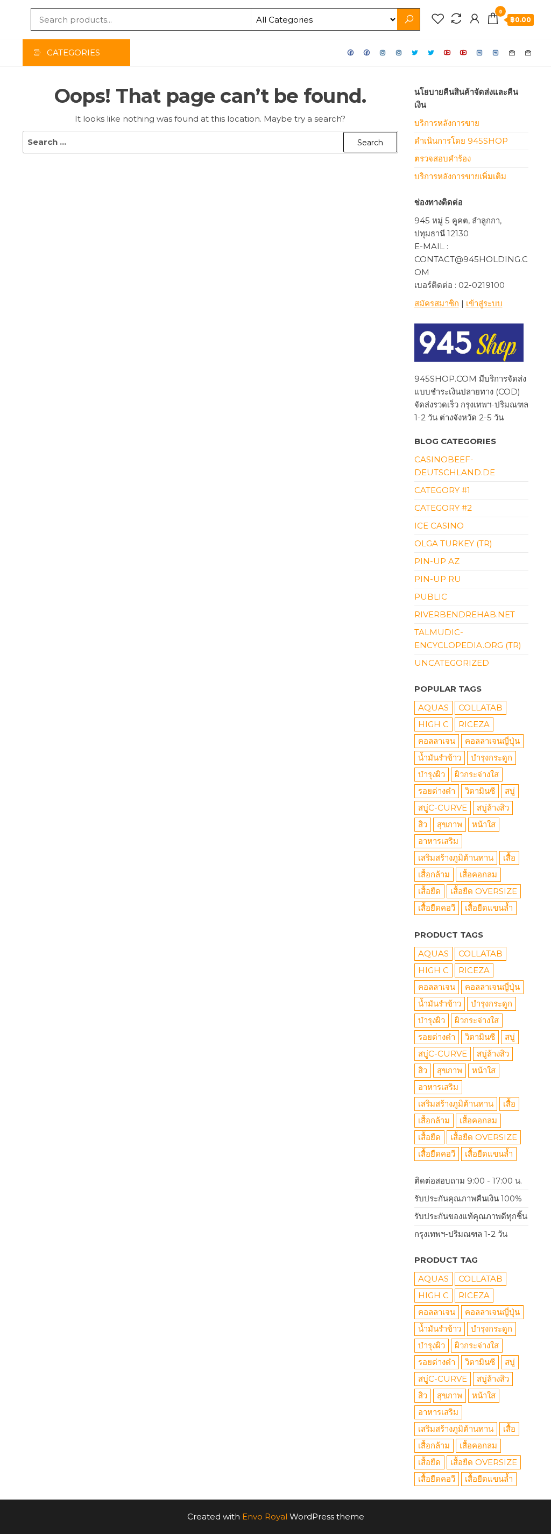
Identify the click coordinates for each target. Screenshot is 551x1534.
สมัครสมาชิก (436, 303)
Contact (512, 52)
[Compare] (456, 18)
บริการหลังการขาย (446, 123)
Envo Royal (264, 1516)
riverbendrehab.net (464, 614)
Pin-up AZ (437, 561)
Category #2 (443, 508)
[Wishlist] (438, 18)
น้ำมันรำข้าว (439, 757)
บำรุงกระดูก (491, 757)
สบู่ (510, 791)
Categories (73, 52)
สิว (422, 824)
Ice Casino (439, 525)
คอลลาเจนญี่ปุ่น (492, 741)
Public (430, 597)
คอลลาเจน (436, 741)
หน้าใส (484, 824)
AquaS (433, 707)
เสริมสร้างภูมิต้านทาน (455, 858)
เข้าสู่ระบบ (484, 303)
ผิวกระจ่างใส (477, 774)
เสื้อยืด (429, 891)
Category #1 (442, 490)
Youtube (448, 52)
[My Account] (475, 18)
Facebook (351, 52)
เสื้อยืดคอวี (436, 908)
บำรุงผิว (431, 774)
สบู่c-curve (442, 808)
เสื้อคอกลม (478, 874)
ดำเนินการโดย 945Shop (461, 141)
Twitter (415, 52)
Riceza (474, 724)
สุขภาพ (449, 824)
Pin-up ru (437, 579)
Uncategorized (451, 663)
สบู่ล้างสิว (493, 808)
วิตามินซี (480, 791)
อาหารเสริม (438, 841)
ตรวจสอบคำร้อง (442, 158)
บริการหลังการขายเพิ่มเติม (460, 176)
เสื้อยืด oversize (483, 891)
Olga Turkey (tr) (453, 543)
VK (480, 52)
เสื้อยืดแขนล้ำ (489, 908)
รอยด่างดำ (436, 791)
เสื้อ (509, 858)
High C (433, 724)
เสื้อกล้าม (434, 874)
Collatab (480, 707)
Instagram (383, 52)
